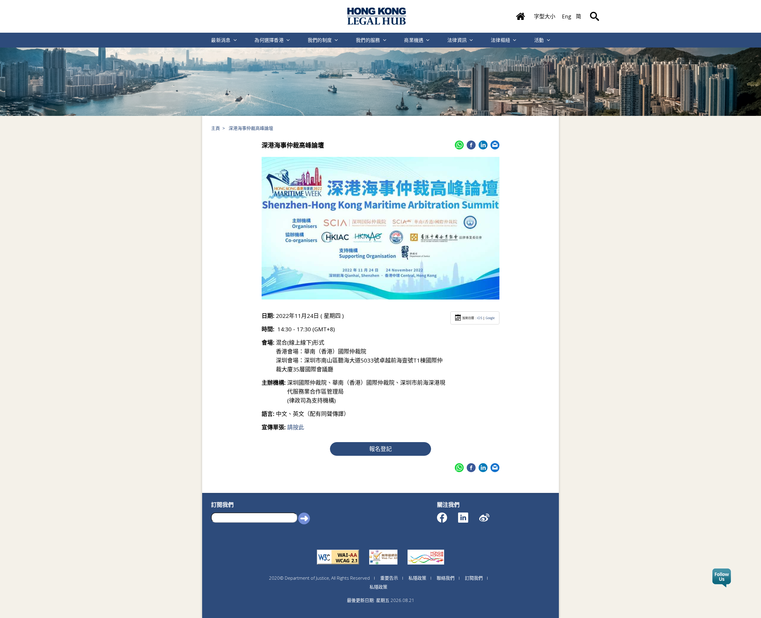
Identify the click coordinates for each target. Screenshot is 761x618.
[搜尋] (594, 11)
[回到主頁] (377, 16)
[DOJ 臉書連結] (447, 514)
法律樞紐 (500, 40)
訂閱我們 (474, 578)
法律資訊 (457, 40)
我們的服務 (368, 40)
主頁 (215, 128)
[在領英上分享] (483, 145)
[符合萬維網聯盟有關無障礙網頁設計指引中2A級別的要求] (338, 550)
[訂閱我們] (721, 578)
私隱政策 (417, 578)
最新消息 (220, 40)
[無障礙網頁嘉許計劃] (383, 550)
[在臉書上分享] (471, 145)
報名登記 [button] (380, 449)
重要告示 (389, 578)
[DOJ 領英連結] (468, 514)
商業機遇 (413, 40)
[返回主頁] (520, 14)
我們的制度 (320, 40)
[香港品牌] (426, 550)
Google (490, 318)
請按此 (295, 427)
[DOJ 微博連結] (489, 514)
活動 (539, 40)
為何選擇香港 (269, 40)
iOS (479, 318)
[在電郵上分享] (494, 145)
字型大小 (544, 16)
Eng (566, 16)
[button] (304, 518)
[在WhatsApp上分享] (459, 145)
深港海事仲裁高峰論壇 (251, 128)
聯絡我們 (446, 578)
